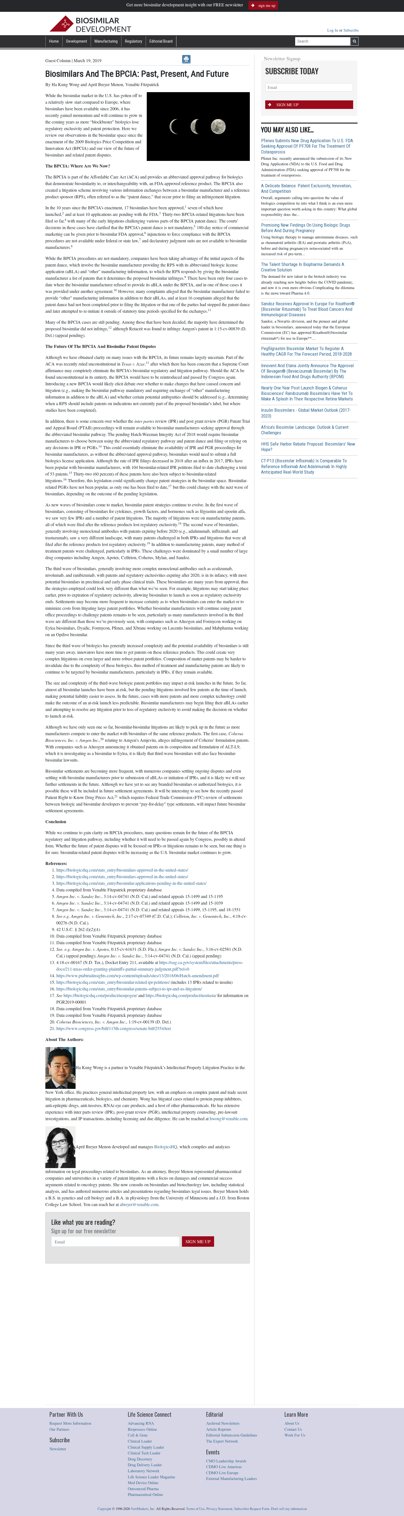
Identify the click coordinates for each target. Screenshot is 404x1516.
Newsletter (57, 1448)
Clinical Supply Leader (146, 1447)
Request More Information (70, 1423)
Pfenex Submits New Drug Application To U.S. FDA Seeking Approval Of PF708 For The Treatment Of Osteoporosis (307, 146)
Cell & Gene (138, 1435)
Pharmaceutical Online (145, 1494)
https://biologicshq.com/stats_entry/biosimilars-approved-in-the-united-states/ (122, 870)
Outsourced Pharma (143, 1488)
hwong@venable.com (228, 1118)
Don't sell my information (289, 1508)
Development (76, 41)
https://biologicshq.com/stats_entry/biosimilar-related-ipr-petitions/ (113, 982)
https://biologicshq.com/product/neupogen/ (100, 995)
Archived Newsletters (223, 1423)
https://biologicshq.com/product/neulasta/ (181, 995)
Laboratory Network (143, 1470)
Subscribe (351, 30)
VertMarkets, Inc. (143, 1508)
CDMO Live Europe (222, 1472)
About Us (292, 1423)
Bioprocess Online (142, 1429)
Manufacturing (106, 41)
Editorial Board (161, 41)
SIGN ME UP (198, 1241)
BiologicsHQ (165, 1146)
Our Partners (59, 1429)
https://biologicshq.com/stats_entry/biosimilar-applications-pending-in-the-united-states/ (131, 883)
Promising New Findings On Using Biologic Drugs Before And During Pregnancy (305, 227)
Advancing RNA (141, 1423)
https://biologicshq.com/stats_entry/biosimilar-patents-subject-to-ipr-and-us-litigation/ (129, 989)
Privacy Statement (219, 1508)
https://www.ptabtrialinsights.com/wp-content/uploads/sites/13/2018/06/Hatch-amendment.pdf (137, 975)
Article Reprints (218, 1429)
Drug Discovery (140, 1459)
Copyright (104, 1508)
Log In (333, 30)
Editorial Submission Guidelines (231, 1435)
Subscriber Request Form (251, 1508)
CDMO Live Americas (224, 1466)
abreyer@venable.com (139, 1204)
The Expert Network (222, 1441)
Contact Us (293, 1429)
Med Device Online (143, 1482)
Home (54, 41)
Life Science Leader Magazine (151, 1476)
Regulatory (133, 41)
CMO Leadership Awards (226, 1460)
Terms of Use (195, 1508)
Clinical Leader (140, 1441)
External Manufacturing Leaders (231, 1478)
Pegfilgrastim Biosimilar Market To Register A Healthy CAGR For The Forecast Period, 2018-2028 (306, 351)
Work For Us (294, 1435)
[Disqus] (147, 1334)
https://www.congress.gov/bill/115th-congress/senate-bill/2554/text (113, 1028)
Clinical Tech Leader (144, 1452)
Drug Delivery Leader (145, 1464)
